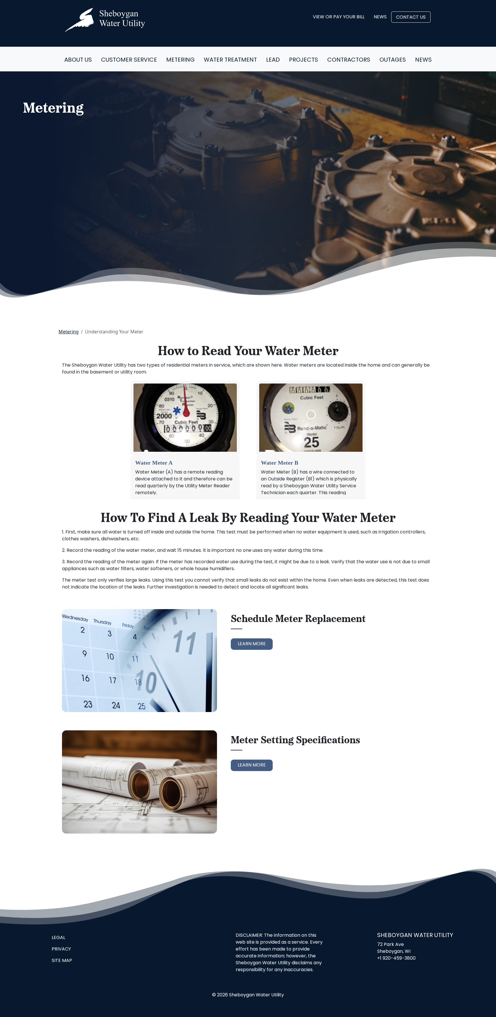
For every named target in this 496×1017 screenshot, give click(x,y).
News (380, 17)
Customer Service (129, 60)
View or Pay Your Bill (339, 17)
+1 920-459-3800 (396, 958)
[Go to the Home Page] (105, 20)
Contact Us (411, 17)
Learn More (252, 644)
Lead (273, 60)
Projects (303, 60)
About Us (78, 60)
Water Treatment (230, 60)
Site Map (62, 961)
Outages (392, 60)
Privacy (61, 949)
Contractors (348, 60)
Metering (180, 60)
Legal (58, 938)
